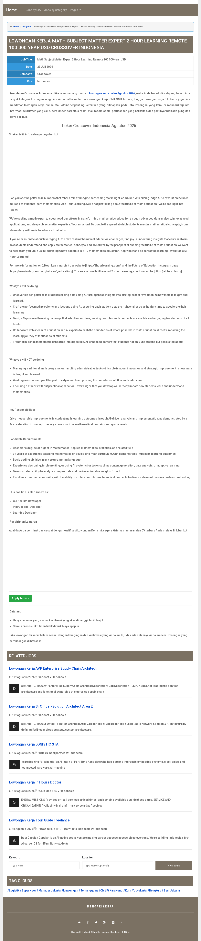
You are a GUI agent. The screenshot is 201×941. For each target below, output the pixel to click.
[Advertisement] (100, 164)
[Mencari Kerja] (100, 906)
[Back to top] (121, 922)
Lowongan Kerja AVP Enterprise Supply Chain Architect (53, 668)
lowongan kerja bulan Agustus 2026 (112, 93)
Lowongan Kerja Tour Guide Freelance (39, 820)
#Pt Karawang (113, 890)
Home (11, 10)
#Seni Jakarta (171, 890)
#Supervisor (28, 890)
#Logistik (13, 890)
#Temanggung (88, 890)
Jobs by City (33, 10)
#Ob (101, 890)
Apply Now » (20, 598)
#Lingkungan (69, 890)
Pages (74, 10)
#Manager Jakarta (49, 890)
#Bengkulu (154, 890)
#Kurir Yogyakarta (135, 890)
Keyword (14, 857)
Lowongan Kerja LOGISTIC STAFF (35, 744)
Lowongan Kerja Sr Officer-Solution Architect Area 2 (51, 706)
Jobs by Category (55, 10)
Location (87, 857)
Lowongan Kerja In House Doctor (35, 782)
